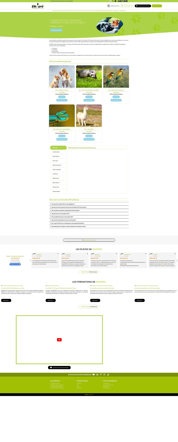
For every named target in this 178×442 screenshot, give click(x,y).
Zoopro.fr (91, 394)
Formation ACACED (54, 383)
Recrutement (106, 386)
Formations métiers (73, 10)
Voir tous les (89, 272)
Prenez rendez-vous (128, 5)
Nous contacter (106, 387)
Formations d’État (64, 10)
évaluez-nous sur (14, 264)
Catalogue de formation (144, 5)
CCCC (78, 386)
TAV (78, 385)
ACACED (79, 383)
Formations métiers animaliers (57, 385)
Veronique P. (127, 254)
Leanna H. (68, 254)
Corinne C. (39, 254)
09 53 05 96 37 (157, 5)
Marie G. (155, 254)
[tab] (58, 148)
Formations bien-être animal (86, 10)
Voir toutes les (89, 306)
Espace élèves (115, 10)
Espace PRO (123, 10)
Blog (110, 10)
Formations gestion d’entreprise (101, 10)
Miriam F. (97, 254)
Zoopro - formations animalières (15, 256)
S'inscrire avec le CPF (62, 100)
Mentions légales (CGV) (108, 385)
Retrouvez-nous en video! (61, 367)
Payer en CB (62, 96)
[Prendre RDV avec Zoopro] (89, 240)
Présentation (55, 10)
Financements (106, 383)
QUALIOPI (79, 387)
